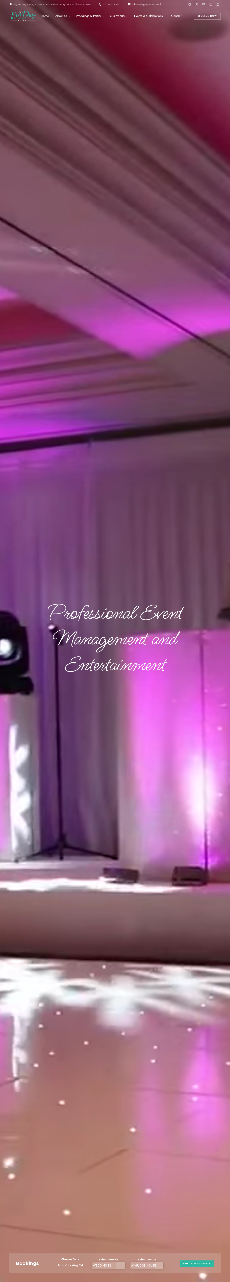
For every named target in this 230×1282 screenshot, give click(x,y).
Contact (176, 16)
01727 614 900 (112, 4)
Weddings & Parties (89, 16)
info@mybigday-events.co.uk (146, 4)
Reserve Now (207, 16)
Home (45, 16)
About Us (61, 16)
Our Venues (118, 16)
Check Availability (197, 1263)
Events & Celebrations (148, 16)
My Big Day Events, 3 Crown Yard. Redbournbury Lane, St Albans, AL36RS (53, 4)
